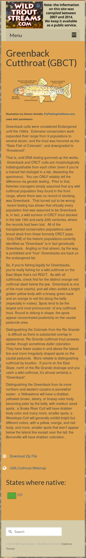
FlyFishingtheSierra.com (59, 114)
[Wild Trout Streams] (43, 14)
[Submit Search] (9, 531)
